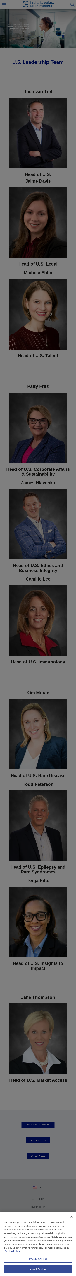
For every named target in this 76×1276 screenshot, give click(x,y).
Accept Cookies (38, 1269)
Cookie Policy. (12, 1251)
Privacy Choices (38, 1258)
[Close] (72, 1217)
